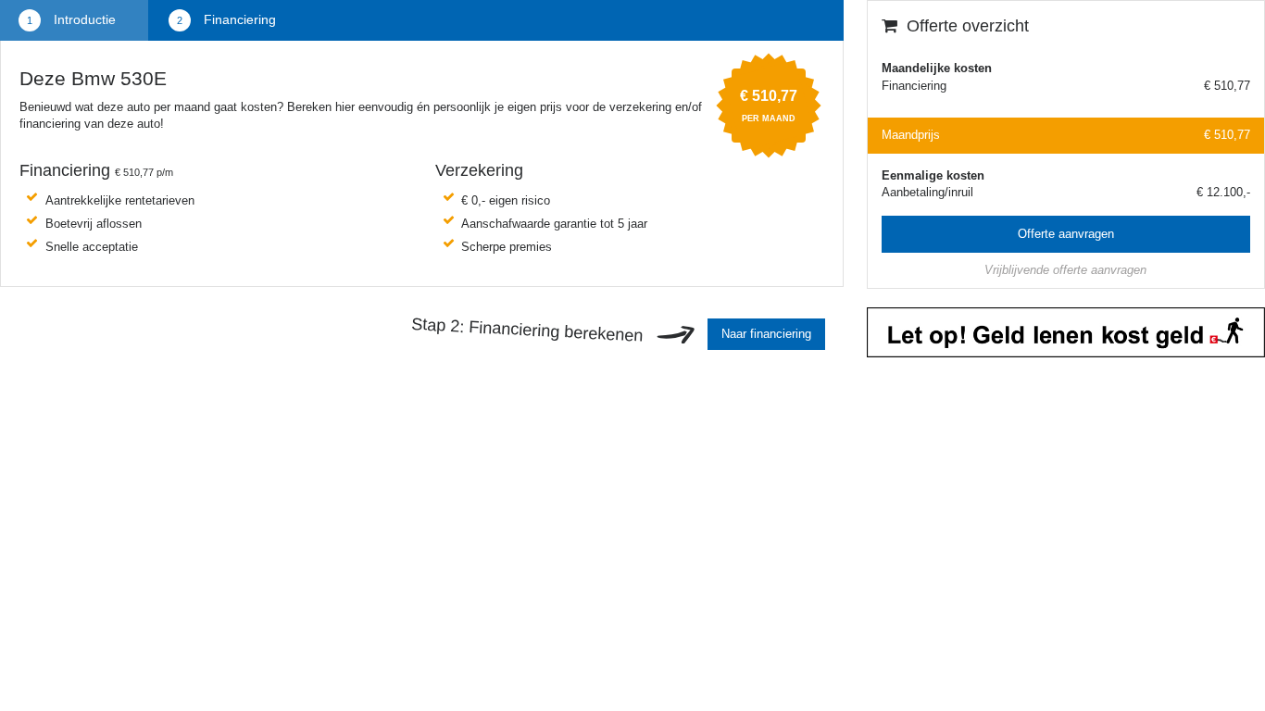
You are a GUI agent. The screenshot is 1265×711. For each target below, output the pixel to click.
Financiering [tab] (238, 19)
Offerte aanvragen (1066, 234)
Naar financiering (766, 334)
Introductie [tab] (83, 19)
